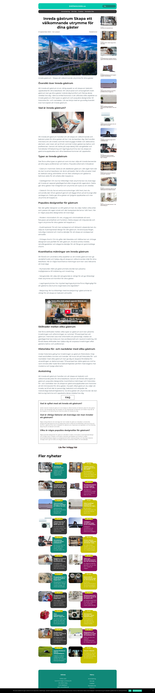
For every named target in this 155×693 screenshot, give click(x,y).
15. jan (58, 611)
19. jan (89, 592)
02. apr (89, 555)
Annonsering (65, 11)
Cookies (80, 11)
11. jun (58, 500)
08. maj (89, 519)
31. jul (58, 482)
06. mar (89, 574)
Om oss (74, 11)
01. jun (89, 500)
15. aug (59, 463)
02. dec (59, 648)
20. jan (59, 592)
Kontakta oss (89, 11)
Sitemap (92, 688)
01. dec (89, 648)
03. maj (59, 537)
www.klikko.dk (64, 687)
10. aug (89, 463)
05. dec (59, 629)
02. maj (59, 555)
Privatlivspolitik (137, 690)
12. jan (89, 611)
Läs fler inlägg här (67, 447)
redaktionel (93, 32)
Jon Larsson (56, 32)
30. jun (89, 482)
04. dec (89, 629)
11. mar (59, 574)
